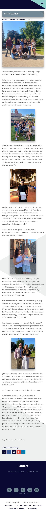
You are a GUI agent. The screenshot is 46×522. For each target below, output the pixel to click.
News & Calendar (17, 20)
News (30, 20)
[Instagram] (23, 490)
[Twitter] (9, 490)
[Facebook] (16, 490)
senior (18, 440)
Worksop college (16, 471)
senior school (11, 440)
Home (4, 20)
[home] (5, 4)
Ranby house (32, 471)
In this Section (11, 14)
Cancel (23, 440)
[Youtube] (36, 490)
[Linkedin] (29, 490)
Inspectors (23, 493)
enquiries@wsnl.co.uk (23, 487)
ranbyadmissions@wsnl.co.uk (23, 484)
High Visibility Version (23, 505)
